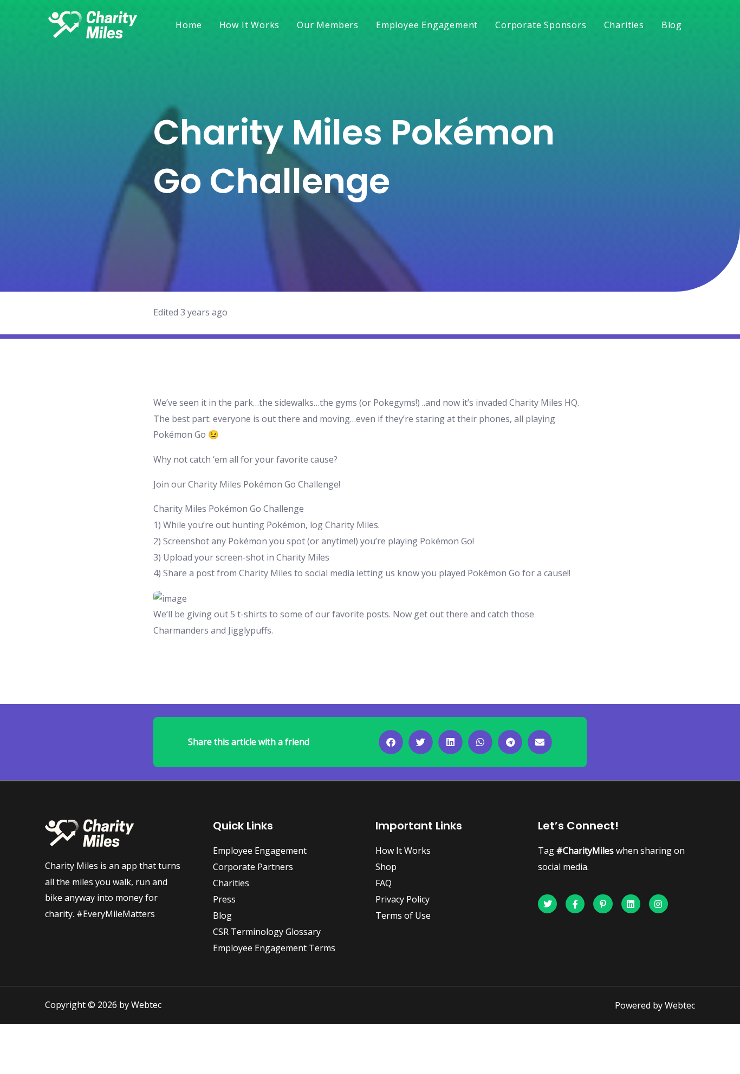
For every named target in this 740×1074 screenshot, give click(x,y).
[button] (391, 742)
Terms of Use (403, 915)
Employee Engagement (427, 25)
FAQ (383, 883)
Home (189, 25)
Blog (671, 25)
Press (224, 899)
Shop (386, 866)
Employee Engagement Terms (274, 948)
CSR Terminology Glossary (267, 931)
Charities (624, 25)
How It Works (249, 25)
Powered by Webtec (655, 1005)
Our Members (328, 25)
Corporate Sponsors (540, 25)
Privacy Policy (402, 899)
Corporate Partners (253, 866)
